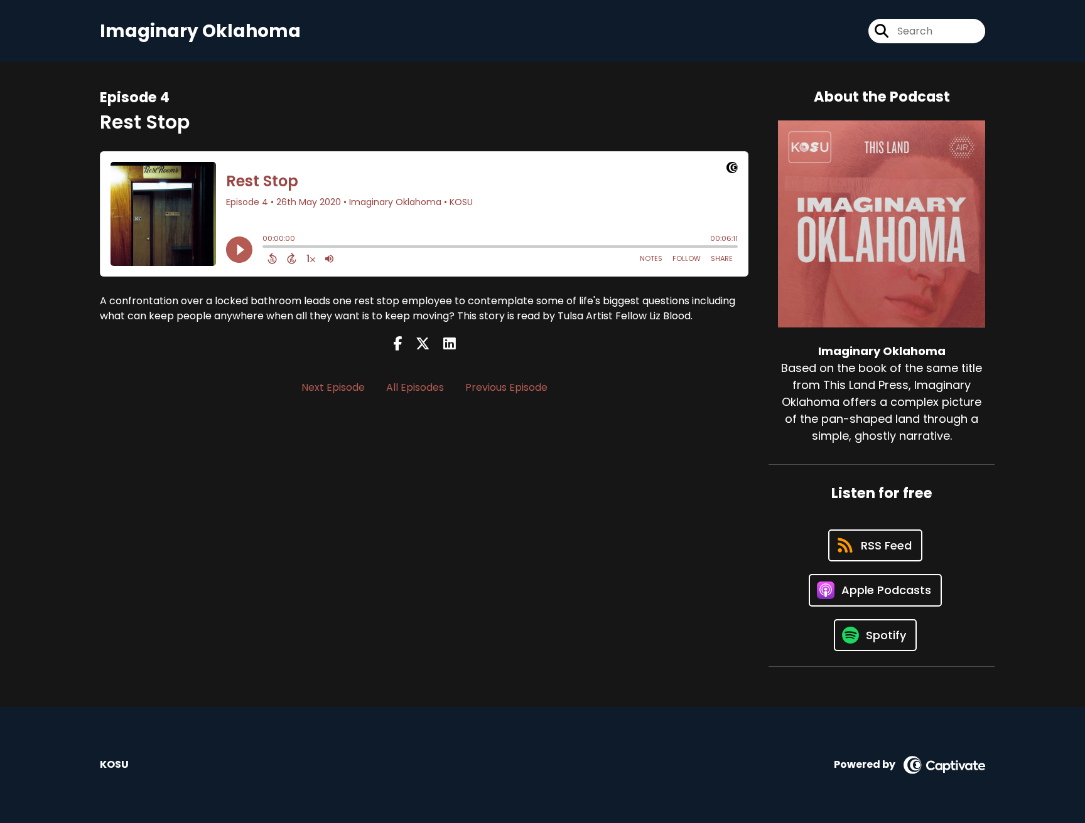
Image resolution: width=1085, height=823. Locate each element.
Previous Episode (506, 387)
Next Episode (333, 387)
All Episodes (415, 387)
